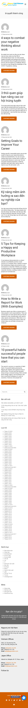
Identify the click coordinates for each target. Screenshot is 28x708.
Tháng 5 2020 (8, 496)
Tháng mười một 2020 (10, 487)
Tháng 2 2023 (8, 443)
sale (5, 572)
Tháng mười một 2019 (10, 506)
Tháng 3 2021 (8, 480)
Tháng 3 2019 (8, 519)
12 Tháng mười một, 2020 (6, 34)
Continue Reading (9, 70)
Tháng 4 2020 (8, 498)
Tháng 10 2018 (8, 524)
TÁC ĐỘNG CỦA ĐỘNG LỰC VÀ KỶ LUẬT (12, 403)
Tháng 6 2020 (8, 495)
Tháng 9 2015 (8, 537)
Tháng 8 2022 (8, 452)
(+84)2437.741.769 (11, 663)
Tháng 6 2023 (8, 438)
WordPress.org (8, 593)
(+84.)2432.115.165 (10, 648)
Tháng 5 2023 (8, 439)
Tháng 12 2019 (8, 504)
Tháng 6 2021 (8, 475)
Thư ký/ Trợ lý (8, 573)
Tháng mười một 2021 (10, 467)
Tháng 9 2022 (8, 451)
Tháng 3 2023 (8, 441)
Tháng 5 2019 (8, 516)
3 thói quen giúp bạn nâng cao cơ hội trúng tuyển (12, 96)
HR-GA (6, 559)
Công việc (7, 552)
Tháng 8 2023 (8, 434)
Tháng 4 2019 (8, 518)
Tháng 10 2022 (8, 449)
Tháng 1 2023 (8, 444)
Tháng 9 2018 (8, 526)
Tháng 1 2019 (8, 522)
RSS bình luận (8, 591)
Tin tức (6, 575)
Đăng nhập (7, 588)
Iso (5, 560)
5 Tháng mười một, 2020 (6, 188)
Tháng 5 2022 (8, 457)
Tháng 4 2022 (8, 459)
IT (4, 562)
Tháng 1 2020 (8, 503)
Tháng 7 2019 (8, 513)
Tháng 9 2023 (8, 433)
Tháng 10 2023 (8, 431)
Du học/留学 (7, 557)
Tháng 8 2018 (8, 527)
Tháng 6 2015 (8, 539)
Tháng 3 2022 (8, 461)
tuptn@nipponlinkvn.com (11, 651)
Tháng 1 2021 (8, 483)
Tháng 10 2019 (8, 508)
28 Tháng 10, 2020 (5, 346)
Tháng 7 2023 (8, 436)
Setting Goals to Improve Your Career (11, 144)
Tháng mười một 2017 (10, 534)
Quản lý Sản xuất (8, 570)
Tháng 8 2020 (8, 491)
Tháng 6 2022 (8, 456)
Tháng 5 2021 (8, 477)
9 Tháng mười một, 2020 (6, 137)
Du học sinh (7, 555)
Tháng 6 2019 (8, 514)
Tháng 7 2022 (8, 454)
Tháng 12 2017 (8, 532)
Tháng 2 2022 (8, 462)
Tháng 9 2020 (8, 490)
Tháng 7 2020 (8, 493)
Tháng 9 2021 (8, 470)
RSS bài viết (7, 590)
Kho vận (6, 565)
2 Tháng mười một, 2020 (6, 295)
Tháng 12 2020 (8, 485)
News (5, 568)
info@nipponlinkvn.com (11, 666)
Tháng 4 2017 (8, 535)
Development (8, 554)
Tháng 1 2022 (8, 464)
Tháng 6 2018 (8, 531)
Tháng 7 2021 (8, 474)
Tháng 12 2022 (8, 446)
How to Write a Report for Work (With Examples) (12, 302)
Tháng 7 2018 (8, 529)
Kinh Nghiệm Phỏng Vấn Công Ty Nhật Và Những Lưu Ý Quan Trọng (12, 414)
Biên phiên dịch (8, 550)
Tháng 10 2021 (8, 469)
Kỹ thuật (6, 567)
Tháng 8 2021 (8, 472)
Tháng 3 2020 (8, 500)
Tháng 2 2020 (8, 501)
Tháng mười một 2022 (10, 447)
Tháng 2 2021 (8, 482)
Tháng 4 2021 (8, 478)
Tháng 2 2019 (8, 521)
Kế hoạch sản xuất (9, 563)
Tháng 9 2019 (8, 509)
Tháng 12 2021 (8, 465)
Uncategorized (8, 576)
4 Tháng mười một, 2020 (6, 240)
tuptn (8, 32)
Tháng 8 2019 (8, 511)
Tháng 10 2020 (8, 488)
